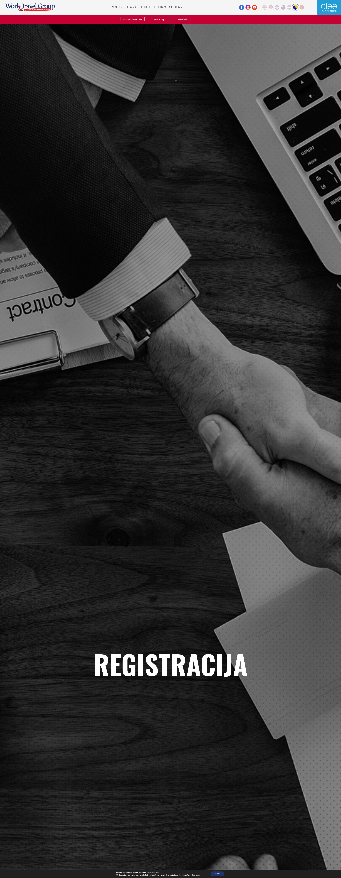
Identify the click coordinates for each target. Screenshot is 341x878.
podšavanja (194, 875)
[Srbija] (270, 7)
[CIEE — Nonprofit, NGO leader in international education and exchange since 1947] (329, 7)
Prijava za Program (170, 7)
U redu (217, 874)
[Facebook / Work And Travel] (241, 7)
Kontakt (146, 7)
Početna (117, 7)
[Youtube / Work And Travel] (254, 7)
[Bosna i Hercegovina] (295, 7)
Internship (183, 19)
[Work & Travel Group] (30, 7)
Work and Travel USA (132, 19)
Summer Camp (158, 19)
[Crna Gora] (301, 7)
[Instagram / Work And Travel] (248, 7)
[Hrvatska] (277, 7)
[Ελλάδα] (283, 7)
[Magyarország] (289, 7)
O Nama (131, 7)
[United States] (264, 7)
